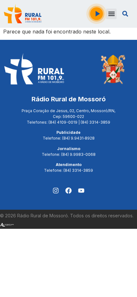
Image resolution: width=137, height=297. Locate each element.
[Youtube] (81, 190)
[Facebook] (68, 190)
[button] (111, 14)
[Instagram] (55, 190)
